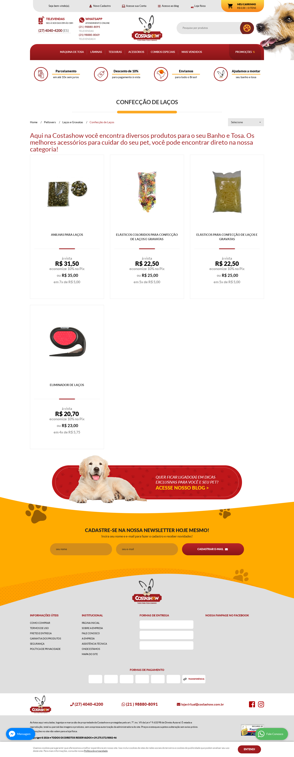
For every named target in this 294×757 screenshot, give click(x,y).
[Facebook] (252, 704)
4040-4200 (53, 30)
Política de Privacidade (45, 649)
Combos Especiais (163, 51)
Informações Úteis (44, 615)
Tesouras (115, 51)
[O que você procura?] (247, 28)
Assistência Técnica (94, 643)
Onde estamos (91, 649)
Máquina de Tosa (72, 51)
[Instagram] (261, 704)
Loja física (200, 5)
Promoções (243, 51)
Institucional (92, 615)
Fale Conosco (91, 633)
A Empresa (88, 638)
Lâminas (96, 51)
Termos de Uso (39, 628)
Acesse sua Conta (136, 5)
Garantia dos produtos (45, 638)
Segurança (37, 643)
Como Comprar (40, 623)
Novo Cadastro (102, 5)
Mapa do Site (90, 654)
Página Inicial (91, 623)
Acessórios (136, 51)
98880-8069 (89, 34)
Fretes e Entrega (41, 633)
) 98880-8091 (90, 26)
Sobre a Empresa (92, 628)
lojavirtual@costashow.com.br (202, 704)
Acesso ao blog (170, 5)
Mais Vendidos (192, 51)
